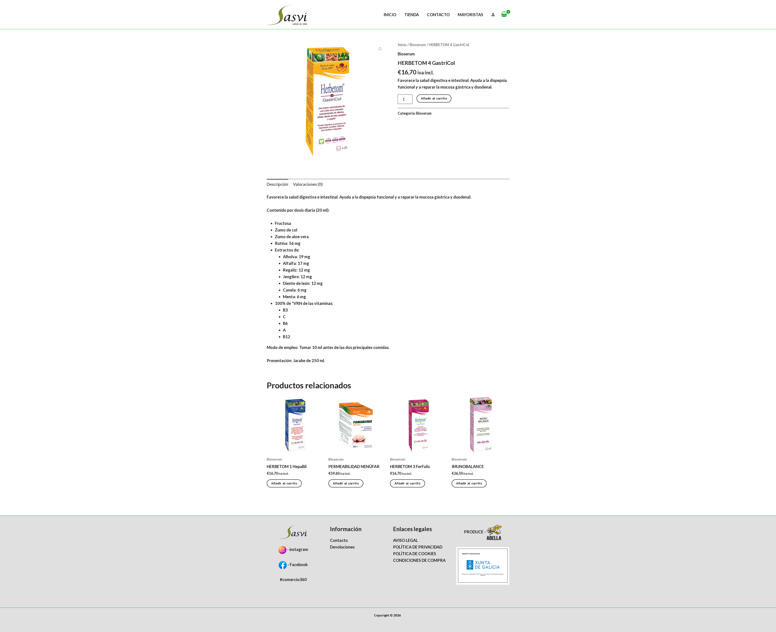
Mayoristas (470, 14)
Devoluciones (342, 546)
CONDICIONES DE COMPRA (419, 560)
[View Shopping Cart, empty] (504, 14)
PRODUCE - (475, 531)
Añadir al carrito (434, 98)
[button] (380, 49)
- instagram (297, 549)
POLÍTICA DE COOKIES (414, 553)
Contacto (438, 14)
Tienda (411, 14)
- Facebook (297, 564)
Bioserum (418, 44)
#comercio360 (293, 579)
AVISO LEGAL (405, 540)
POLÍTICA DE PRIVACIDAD (417, 546)
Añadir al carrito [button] (284, 483)
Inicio (390, 14)
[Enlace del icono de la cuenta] (493, 14)
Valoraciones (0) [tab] (308, 184)
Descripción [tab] (277, 184)
